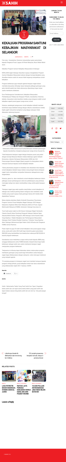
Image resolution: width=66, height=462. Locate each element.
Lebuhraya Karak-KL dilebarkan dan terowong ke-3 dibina (13, 355)
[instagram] (56, 128)
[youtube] (56, 132)
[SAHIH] (9, 4)
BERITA (26, 57)
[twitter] (60, 128)
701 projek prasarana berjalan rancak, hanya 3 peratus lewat (35, 355)
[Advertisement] (24, 310)
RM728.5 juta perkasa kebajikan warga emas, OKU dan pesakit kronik (24, 390)
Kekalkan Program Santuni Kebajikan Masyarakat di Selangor (24, 47)
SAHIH (6, 454)
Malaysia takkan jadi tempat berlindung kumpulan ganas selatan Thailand (55, 155)
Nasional (24, 383)
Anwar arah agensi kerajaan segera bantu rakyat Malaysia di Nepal (56, 164)
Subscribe (56, 40)
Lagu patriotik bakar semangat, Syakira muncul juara (8, 389)
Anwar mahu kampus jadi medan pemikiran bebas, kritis (55, 193)
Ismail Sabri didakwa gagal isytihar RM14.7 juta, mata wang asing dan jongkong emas (56, 174)
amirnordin (18, 57)
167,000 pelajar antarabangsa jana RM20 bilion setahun (38, 389)
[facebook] (52, 128)
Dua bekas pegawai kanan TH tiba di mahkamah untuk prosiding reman (56, 184)
